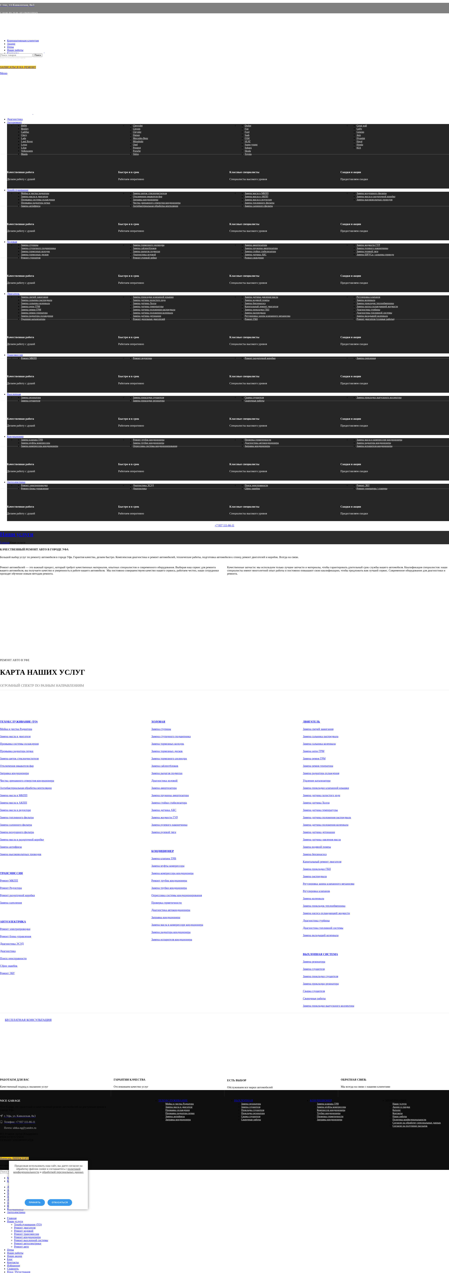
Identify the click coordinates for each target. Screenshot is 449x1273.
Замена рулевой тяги (367, 251)
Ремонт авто (21, 1246)
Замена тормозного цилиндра (148, 245)
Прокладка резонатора (253, 1113)
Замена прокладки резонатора (149, 400)
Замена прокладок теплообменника (375, 303)
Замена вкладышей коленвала (372, 316)
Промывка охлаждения (177, 1110)
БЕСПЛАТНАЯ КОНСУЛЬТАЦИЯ (28, 1020)
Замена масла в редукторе (258, 199)
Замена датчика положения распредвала (154, 309)
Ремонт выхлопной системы (31, 1240)
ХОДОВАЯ (158, 721)
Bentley (25, 129)
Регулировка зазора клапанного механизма (267, 316)
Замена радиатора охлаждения (37, 316)
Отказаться (60, 1202)
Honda (360, 144)
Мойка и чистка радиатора (35, 193)
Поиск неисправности (256, 485)
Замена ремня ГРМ (31, 309)
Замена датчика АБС (255, 254)
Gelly (359, 129)
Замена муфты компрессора (35, 443)
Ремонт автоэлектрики (27, 1243)
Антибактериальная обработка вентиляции (155, 206)
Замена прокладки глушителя (148, 397)
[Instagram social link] (54, 1149)
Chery (24, 135)
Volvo (136, 154)
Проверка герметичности (258, 439)
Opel (135, 144)
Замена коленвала (366, 300)
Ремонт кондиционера (27, 1237)
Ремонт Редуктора (11, 887)
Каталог (397, 1110)
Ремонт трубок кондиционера (148, 439)
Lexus (24, 144)
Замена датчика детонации (147, 316)
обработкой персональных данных (62, 1172)
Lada (23, 138)
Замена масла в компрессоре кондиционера (379, 439)
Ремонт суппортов (31, 257)
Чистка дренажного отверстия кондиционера (156, 203)
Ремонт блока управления (34, 488)
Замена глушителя (30, 400)
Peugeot (137, 147)
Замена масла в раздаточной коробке (376, 196)
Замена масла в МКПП (257, 193)
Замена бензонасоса (255, 303)
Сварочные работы (254, 400)
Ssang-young (251, 144)
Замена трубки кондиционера (148, 443)
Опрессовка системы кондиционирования (155, 446)
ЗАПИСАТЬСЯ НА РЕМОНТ (18, 67)
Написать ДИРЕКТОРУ (14, 1158)
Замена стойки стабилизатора (260, 251)
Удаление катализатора (33, 319)
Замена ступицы (29, 245)
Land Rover (27, 141)
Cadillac (25, 132)
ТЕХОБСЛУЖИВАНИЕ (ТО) (19, 721)
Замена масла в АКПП (256, 196)
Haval (359, 141)
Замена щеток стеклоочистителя (150, 193)
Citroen (136, 129)
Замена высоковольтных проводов (375, 199)
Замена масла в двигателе (34, 196)
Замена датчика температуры (148, 306)
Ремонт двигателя (24, 1227)
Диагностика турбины (368, 309)
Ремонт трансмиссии (26, 1233)
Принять (35, 1202)
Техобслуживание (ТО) (28, 1224)
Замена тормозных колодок (35, 251)
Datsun (136, 135)
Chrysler (137, 132)
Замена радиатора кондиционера (374, 443)
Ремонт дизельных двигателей (149, 319)
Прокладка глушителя (252, 1110)
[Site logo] (22, 51)
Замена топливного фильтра (259, 203)
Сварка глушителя (254, 397)
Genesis (360, 132)
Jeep (359, 135)
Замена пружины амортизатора (261, 248)
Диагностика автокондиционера (262, 443)
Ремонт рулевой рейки (145, 257)
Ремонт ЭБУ (363, 485)
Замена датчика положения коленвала (153, 312)
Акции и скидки (401, 1107)
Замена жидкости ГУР (368, 245)
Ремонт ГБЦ (251, 319)
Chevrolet (138, 125)
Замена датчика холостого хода (149, 300)
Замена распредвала (255, 312)
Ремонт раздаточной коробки (260, 358)
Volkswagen (27, 151)
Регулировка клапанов (368, 297)
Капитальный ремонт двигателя (261, 306)
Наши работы (400, 1116)
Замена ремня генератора (34, 312)
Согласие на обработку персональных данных (417, 1122)
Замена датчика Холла (144, 303)
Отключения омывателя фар (147, 196)
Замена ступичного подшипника (38, 248)
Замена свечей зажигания (34, 297)
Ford (247, 132)
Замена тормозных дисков (35, 254)
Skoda (248, 151)
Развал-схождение (254, 257)
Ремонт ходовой (23, 1230)
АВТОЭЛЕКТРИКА (13, 921)
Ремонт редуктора (142, 358)
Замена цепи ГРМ (30, 306)
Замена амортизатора (256, 245)
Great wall (362, 125)
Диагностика (140, 488)
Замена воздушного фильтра (372, 193)
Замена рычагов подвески (146, 251)
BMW (24, 125)
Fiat (247, 129)
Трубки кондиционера (328, 1113)
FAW (247, 138)
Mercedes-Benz (140, 138)
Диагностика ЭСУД (143, 485)
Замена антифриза (30, 206)
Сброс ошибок (252, 488)
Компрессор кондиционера (331, 1110)
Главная (4, 542)
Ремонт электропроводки (34, 485)
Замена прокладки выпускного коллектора (379, 397)
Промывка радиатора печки (35, 203)
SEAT (248, 141)
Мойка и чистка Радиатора (16, 729)
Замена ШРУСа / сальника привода (375, 254)
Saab (247, 135)
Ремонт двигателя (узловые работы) (375, 319)
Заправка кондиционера (145, 199)
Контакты (398, 1113)
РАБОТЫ (11, 580)
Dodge (248, 125)
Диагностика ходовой (144, 254)
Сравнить (13, 1268)
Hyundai (361, 138)
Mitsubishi (138, 141)
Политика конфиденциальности (409, 1119)
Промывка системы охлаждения (38, 199)
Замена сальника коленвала (35, 303)
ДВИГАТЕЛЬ (311, 721)
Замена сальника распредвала (36, 300)
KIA (359, 147)
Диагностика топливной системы (374, 312)
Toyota (248, 154)
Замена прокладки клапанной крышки (153, 297)
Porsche (137, 151)
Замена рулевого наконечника (372, 248)
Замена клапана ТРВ (32, 439)
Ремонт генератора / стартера (372, 488)
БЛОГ (236, 580)
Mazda (24, 154)
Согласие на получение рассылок (410, 1126)
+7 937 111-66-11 (224, 525)
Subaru (248, 147)
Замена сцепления (366, 358)
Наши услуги (400, 1104)
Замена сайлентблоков (144, 248)
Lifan (23, 147)
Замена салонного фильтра (259, 206)
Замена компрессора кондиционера (39, 446)
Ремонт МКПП (29, 358)
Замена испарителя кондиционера (374, 446)
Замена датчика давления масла (261, 297)
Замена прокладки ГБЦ (257, 309)
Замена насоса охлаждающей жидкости (377, 306)
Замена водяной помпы (257, 300)
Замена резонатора (31, 397)
